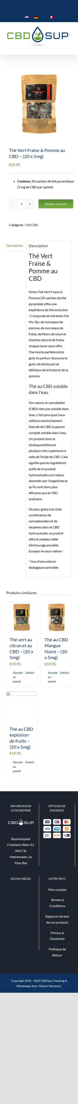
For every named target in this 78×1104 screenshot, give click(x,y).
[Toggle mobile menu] (70, 48)
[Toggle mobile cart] (62, 48)
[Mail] (29, 889)
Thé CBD (31, 225)
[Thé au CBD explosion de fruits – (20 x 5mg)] (21, 706)
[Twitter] (18, 889)
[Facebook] (12, 889)
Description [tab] (14, 245)
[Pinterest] (23, 889)
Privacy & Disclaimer (57, 936)
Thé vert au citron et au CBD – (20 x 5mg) (21, 648)
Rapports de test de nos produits (57, 919)
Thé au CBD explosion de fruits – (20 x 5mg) (21, 738)
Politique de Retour (57, 952)
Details (29, 672)
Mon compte (57, 889)
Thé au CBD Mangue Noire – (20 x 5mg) (56, 648)
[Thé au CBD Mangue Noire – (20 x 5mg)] (56, 617)
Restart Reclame (49, 986)
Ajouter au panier (56, 204)
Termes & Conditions (57, 903)
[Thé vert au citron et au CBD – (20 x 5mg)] (21, 617)
